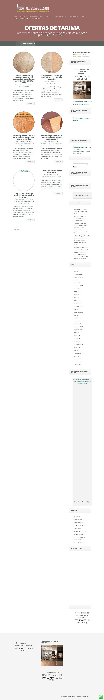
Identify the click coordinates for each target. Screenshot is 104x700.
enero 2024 (77, 289)
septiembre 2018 (78, 312)
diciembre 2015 (78, 359)
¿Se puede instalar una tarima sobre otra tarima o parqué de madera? (81, 225)
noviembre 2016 (78, 344)
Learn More (30, 103)
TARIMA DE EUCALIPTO (80, 531)
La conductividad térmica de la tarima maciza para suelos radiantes (24, 137)
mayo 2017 (77, 332)
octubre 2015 (77, 365)
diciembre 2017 (78, 324)
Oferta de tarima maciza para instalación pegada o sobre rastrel (51, 137)
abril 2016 (76, 350)
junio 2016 (77, 347)
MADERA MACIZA (23, 143)
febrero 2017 (77, 338)
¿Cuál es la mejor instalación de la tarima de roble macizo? (81, 240)
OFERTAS (48, 16)
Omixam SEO (71, 696)
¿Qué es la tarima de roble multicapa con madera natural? (81, 234)
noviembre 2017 (78, 327)
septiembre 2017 (78, 329)
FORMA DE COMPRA (74, 16)
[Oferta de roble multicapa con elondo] (52, 666)
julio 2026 (76, 271)
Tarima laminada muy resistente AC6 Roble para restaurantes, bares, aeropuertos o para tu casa (24, 79)
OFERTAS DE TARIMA (24, 87)
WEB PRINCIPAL (36, 18)
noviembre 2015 (78, 362)
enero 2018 (77, 321)
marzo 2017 (77, 335)
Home (18, 43)
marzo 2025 (77, 283)
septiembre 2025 (78, 277)
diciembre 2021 (78, 303)
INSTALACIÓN (50, 143)
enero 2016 (77, 356)
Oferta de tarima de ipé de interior (52, 171)
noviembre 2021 (78, 306)
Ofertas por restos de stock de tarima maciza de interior (24, 195)
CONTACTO (23, 16)
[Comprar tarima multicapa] (82, 149)
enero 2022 (77, 300)
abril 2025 (76, 280)
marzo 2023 (77, 291)
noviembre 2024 (78, 286)
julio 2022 (76, 297)
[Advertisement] (82, 578)
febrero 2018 (77, 318)
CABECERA (16, 143)
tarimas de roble (78, 542)
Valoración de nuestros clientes (81, 104)
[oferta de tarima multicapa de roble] (82, 99)
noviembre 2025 (78, 274)
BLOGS (84, 16)
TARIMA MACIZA (26, 145)
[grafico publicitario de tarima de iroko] (82, 126)
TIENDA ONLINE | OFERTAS (21, 18)
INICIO (16, 16)
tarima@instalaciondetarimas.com (82, 101)
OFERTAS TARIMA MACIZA (36, 16)
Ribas (21, 85)
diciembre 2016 (78, 341)
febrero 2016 (77, 353)
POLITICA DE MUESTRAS (59, 16)
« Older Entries (17, 230)
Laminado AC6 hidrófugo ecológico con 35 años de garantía (51, 77)
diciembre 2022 (78, 294)
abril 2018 (76, 315)
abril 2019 (76, 309)
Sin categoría (77, 528)
